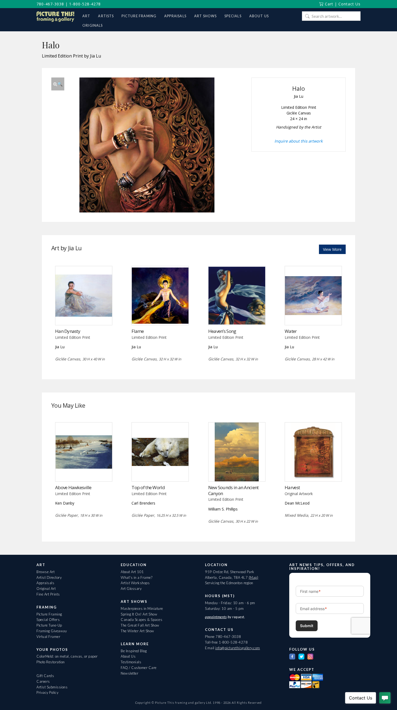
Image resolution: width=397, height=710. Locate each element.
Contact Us (349, 3)
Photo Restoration (50, 662)
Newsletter (129, 673)
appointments (216, 617)
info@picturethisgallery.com (237, 648)
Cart (328, 3)
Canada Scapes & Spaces (141, 619)
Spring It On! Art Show (139, 614)
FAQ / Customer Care (139, 667)
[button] (57, 83)
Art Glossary (131, 588)
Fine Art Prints (48, 594)
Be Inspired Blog (134, 651)
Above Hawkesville (73, 487)
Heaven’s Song (222, 331)
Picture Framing (49, 614)
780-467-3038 (50, 3)
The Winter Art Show (137, 631)
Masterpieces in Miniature (142, 608)
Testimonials (131, 662)
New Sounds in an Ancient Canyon (233, 490)
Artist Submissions (52, 687)
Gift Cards (45, 676)
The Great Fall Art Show (140, 625)
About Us (128, 656)
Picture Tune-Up (49, 625)
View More (332, 249)
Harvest (292, 487)
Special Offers (48, 619)
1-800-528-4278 (85, 3)
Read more (84, 314)
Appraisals (45, 583)
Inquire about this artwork (298, 141)
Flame (138, 331)
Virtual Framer (48, 636)
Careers (43, 681)
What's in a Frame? (136, 577)
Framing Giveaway (51, 631)
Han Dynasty (67, 331)
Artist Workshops (135, 583)
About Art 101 (132, 572)
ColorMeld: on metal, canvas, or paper (67, 656)
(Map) (253, 577)
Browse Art (45, 572)
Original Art (46, 588)
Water (291, 331)
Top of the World (148, 487)
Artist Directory (49, 577)
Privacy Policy (47, 692)
